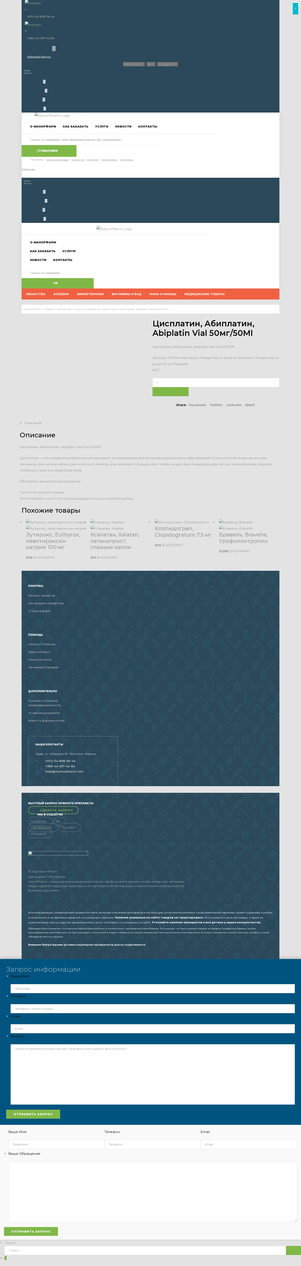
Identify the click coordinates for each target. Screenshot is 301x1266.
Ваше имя (20, 976)
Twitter (216, 405)
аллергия (93, 159)
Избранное (28, 169)
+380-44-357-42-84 (40, 38)
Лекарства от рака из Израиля (226, 358)
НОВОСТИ (123, 126)
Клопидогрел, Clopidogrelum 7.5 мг (183, 531)
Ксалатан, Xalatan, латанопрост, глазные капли (114, 541)
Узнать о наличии (41, 644)
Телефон (18, 996)
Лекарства (35, 294)
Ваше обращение (24, 1153)
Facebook (197, 405)
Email (15, 1016)
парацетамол (110, 159)
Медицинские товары (204, 294)
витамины (126, 159)
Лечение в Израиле (43, 667)
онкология (78, 159)
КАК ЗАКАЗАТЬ (75, 126)
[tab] (152, 423)
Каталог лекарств (41, 595)
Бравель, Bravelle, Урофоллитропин (243, 537)
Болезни (61, 294)
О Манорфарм (39, 611)
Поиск (10, 1243)
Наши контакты (40, 659)
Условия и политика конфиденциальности (44, 703)
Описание (33, 423)
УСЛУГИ (101, 126)
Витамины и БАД (126, 294)
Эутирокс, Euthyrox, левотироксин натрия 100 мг (53, 541)
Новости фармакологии (46, 720)
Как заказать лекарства (46, 603)
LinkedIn (234, 405)
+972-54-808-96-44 (41, 16)
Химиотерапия (90, 294)
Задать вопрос (39, 652)
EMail (250, 405)
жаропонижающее (57, 159)
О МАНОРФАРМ (43, 126)
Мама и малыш (163, 294)
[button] (53, 810)
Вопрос (17, 1036)
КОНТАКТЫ (147, 126)
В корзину (170, 391)
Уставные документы (44, 713)
